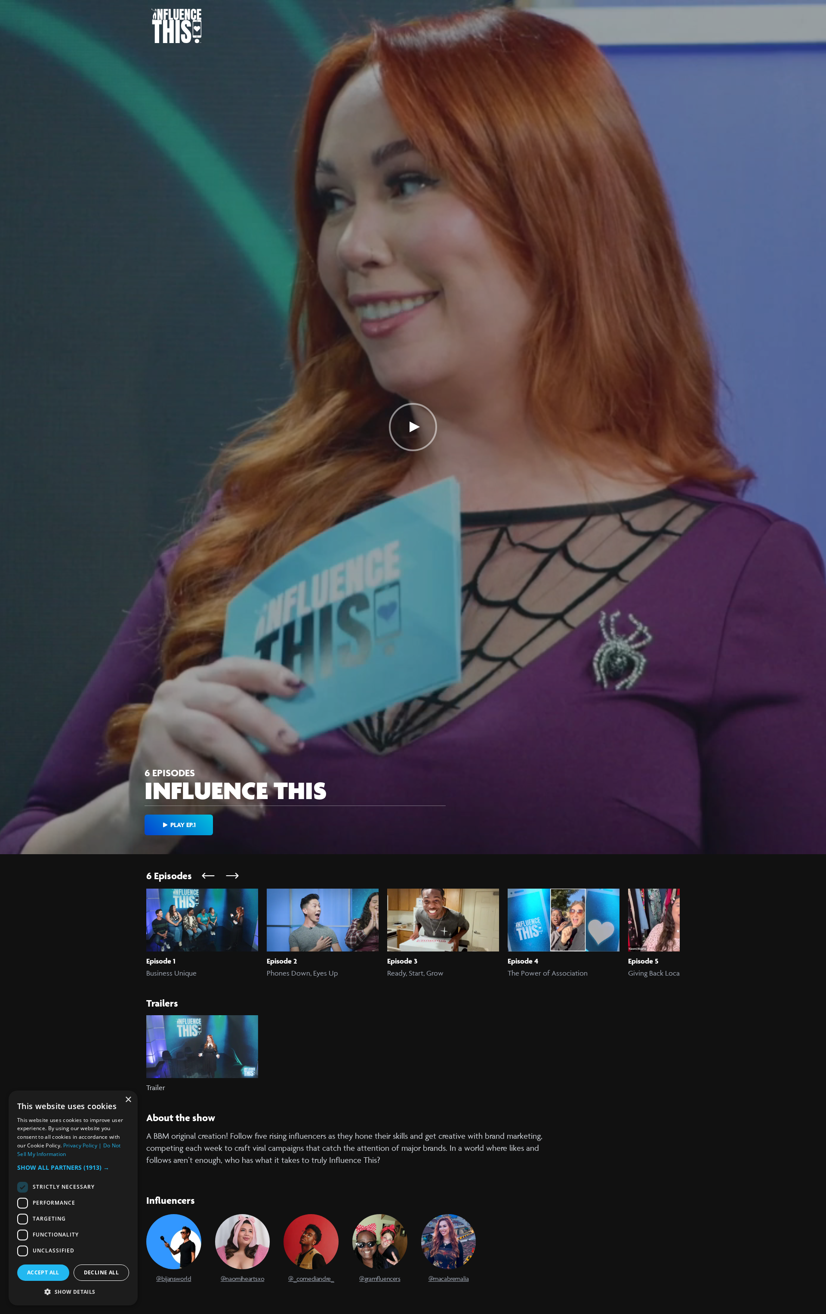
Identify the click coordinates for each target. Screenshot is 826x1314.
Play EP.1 (183, 825)
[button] (73, 1167)
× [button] (128, 1100)
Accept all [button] (43, 1272)
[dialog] (73, 1198)
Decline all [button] (101, 1272)
